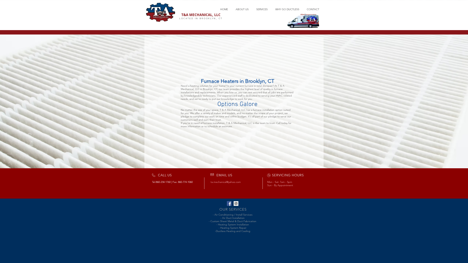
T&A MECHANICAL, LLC (200, 14)
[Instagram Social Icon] (236, 203)
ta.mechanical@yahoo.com (226, 182)
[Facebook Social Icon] (229, 203)
